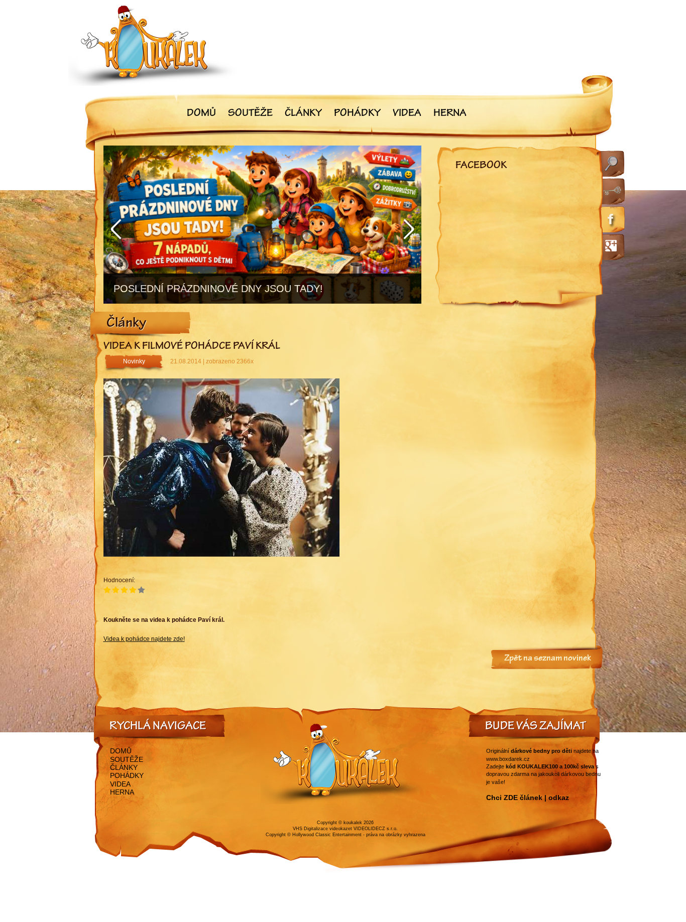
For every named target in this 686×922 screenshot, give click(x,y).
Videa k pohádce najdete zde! (144, 638)
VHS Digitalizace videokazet (322, 828)
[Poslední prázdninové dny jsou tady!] (262, 225)
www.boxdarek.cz (508, 759)
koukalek (353, 822)
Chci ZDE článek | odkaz (527, 798)
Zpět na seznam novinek (547, 659)
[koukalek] (153, 45)
